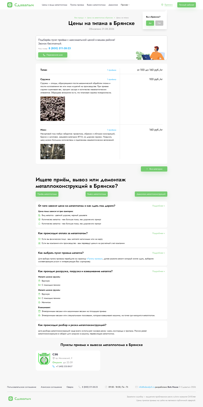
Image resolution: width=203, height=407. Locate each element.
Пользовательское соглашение (21, 387)
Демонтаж (113, 5)
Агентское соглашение (51, 387)
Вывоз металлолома (96, 5)
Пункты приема (77, 5)
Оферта (70, 387)
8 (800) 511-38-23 (60, 48)
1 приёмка (111, 69)
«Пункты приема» (95, 258)
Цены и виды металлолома (54, 5)
